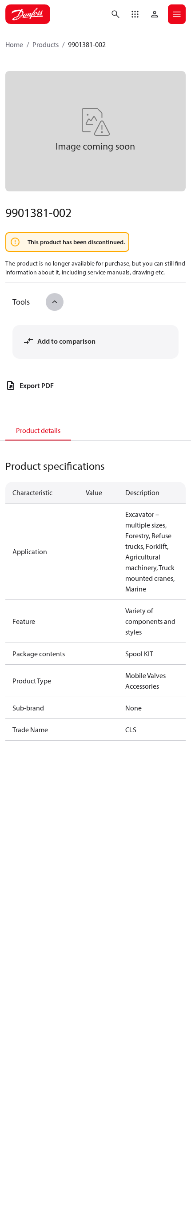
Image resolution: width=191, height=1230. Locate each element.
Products (45, 44)
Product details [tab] (38, 430)
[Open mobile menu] (177, 14)
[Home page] (27, 14)
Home (14, 44)
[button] (135, 14)
